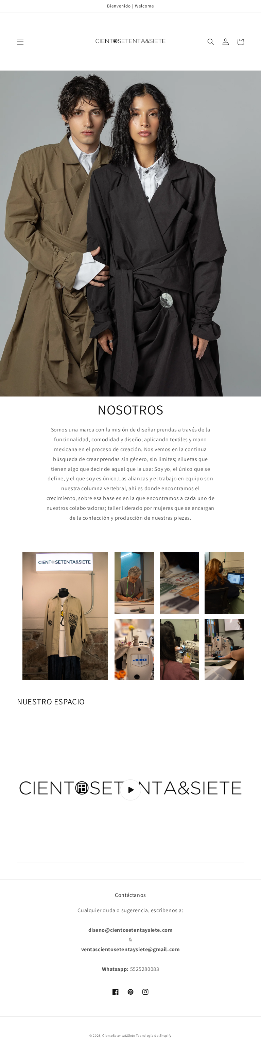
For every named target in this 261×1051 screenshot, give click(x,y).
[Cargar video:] (130, 790)
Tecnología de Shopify (154, 1035)
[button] (20, 41)
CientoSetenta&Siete (118, 1035)
